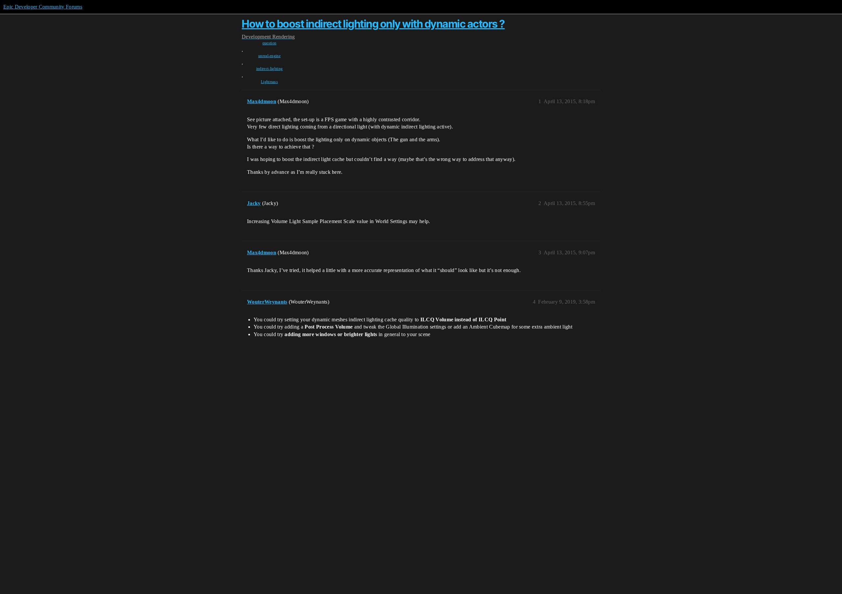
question (269, 43)
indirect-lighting (269, 68)
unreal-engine (269, 56)
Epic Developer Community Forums (42, 7)
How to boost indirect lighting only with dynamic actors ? (373, 23)
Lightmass (269, 82)
